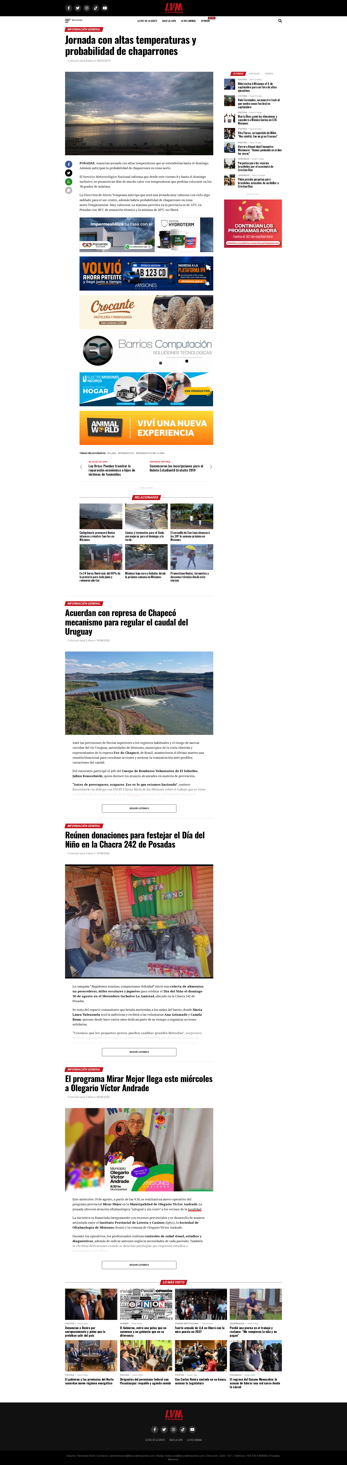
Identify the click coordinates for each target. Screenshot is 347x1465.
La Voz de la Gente (147, 21)
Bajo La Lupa (169, 21)
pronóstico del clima (150, 453)
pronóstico (126, 453)
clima (112, 453)
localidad (194, 1209)
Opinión (206, 20)
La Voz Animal (188, 21)
